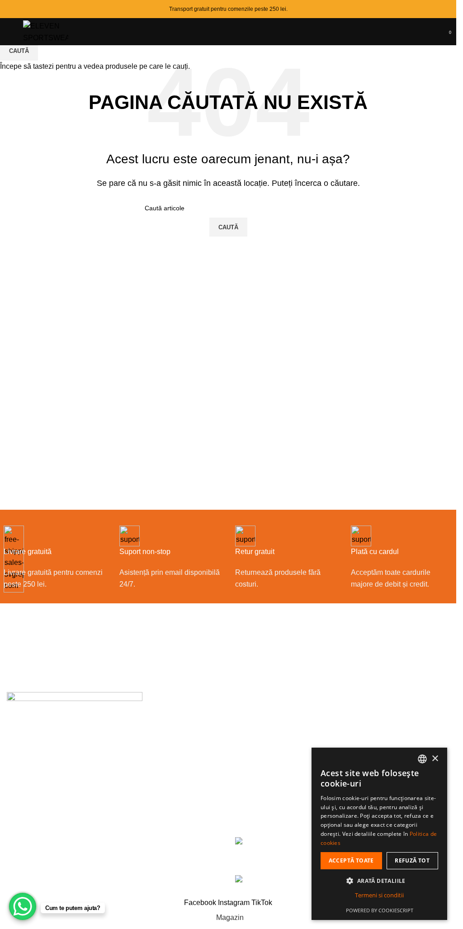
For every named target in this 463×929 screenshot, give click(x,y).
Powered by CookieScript (379, 910)
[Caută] (431, 32)
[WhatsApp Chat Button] (22, 906)
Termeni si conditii (379, 895)
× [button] (434, 758)
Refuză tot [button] (412, 860)
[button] (379, 880)
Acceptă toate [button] (351, 860)
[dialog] (379, 834)
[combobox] (422, 758)
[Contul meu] (440, 32)
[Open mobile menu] (10, 32)
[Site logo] (45, 31)
